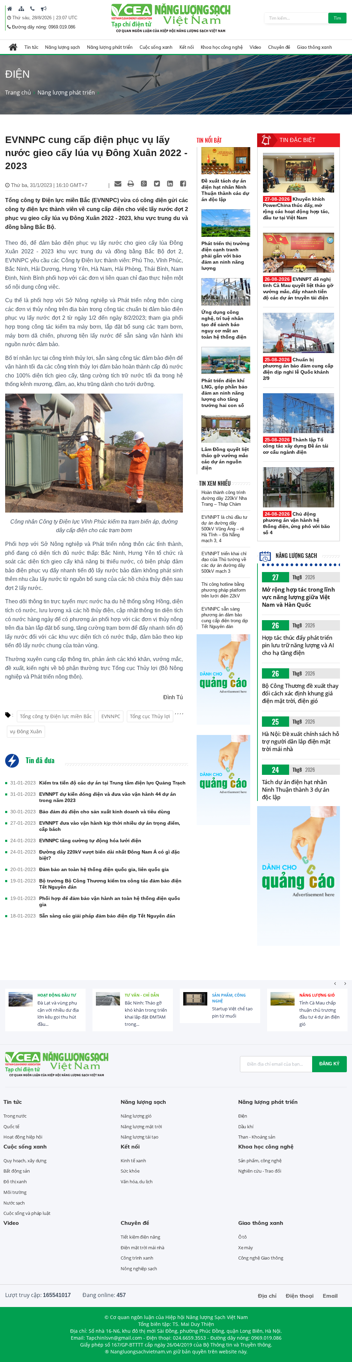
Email (330, 1295)
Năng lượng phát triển (110, 47)
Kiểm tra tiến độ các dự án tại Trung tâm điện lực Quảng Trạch (112, 783)
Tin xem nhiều (215, 483)
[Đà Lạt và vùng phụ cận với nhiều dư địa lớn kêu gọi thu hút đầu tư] (21, 1004)
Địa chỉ (267, 1295)
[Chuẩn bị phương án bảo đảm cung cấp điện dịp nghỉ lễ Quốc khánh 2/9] (298, 333)
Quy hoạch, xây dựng (24, 1160)
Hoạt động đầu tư (56, 995)
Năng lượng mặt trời (141, 1126)
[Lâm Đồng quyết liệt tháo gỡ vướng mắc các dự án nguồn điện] (225, 429)
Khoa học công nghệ (222, 47)
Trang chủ (18, 92)
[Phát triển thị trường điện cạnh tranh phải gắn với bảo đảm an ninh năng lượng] (225, 223)
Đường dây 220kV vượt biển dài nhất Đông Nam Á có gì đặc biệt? (109, 855)
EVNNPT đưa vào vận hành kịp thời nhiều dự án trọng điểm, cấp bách (109, 826)
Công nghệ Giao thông (260, 1258)
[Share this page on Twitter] (157, 183)
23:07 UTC (66, 17)
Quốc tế (11, 1126)
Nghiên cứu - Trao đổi (259, 1171)
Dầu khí (245, 1126)
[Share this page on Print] (131, 183)
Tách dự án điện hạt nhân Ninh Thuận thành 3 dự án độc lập (296, 789)
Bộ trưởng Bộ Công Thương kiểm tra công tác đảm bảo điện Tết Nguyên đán (110, 884)
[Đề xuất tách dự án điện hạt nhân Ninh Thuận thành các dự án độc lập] (225, 161)
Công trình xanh (137, 1258)
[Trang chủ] (9, 8)
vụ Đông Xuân (26, 731)
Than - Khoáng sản (256, 1137)
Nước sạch (14, 1203)
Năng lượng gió (317, 995)
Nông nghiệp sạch (139, 1268)
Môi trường (14, 1192)
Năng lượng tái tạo (139, 1137)
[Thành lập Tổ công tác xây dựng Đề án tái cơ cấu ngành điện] (298, 413)
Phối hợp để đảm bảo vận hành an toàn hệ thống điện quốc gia (109, 901)
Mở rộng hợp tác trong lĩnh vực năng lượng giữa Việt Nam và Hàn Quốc (298, 597)
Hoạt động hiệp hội (22, 1137)
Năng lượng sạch (62, 47)
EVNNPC (110, 716)
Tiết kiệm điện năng (140, 1237)
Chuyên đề (279, 47)
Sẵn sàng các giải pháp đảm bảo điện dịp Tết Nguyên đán (107, 916)
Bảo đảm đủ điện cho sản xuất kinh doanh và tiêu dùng (104, 811)
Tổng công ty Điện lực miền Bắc (56, 716)
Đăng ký (329, 1063)
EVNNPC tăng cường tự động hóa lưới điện (90, 840)
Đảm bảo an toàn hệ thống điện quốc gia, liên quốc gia (104, 869)
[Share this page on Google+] (144, 183)
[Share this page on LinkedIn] (170, 183)
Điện (243, 1116)
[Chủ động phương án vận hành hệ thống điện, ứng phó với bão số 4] (298, 487)
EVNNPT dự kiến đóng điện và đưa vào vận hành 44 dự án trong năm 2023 (107, 797)
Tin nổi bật (209, 140)
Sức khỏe (130, 1171)
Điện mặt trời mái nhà (142, 1247)
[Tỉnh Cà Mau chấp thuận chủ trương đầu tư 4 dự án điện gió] (283, 1004)
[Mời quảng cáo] (43, 8)
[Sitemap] (21, 8)
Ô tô (242, 1237)
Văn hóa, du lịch (136, 1181)
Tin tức (31, 47)
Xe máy (245, 1247)
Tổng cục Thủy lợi (150, 716)
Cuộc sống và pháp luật (27, 1213)
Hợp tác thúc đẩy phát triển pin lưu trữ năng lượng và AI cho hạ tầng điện (298, 645)
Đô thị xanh (15, 1181)
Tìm (337, 18)
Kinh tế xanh (133, 1160)
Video (256, 47)
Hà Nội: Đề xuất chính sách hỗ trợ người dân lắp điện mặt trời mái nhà (300, 741)
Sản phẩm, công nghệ (229, 998)
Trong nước (14, 1116)
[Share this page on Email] (118, 183)
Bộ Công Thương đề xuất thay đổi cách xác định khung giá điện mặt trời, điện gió (300, 693)
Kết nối (186, 47)
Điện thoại (300, 1295)
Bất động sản (16, 1171)
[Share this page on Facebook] (183, 183)
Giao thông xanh (314, 47)
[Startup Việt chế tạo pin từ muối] (195, 1004)
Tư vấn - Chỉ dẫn (142, 995)
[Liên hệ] (32, 8)
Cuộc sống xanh (156, 47)
